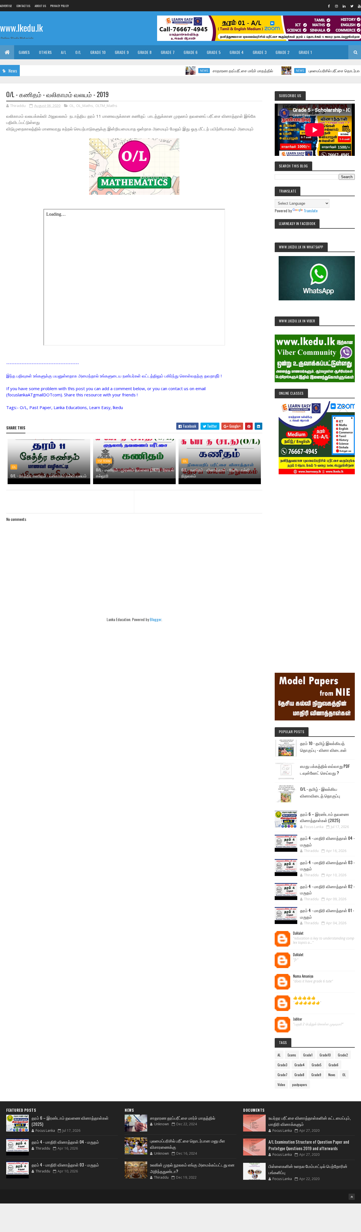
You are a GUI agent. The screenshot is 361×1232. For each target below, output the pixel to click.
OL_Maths (84, 105)
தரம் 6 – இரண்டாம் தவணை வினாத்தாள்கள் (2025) (324, 817)
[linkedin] (344, 6)
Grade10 (325, 1054)
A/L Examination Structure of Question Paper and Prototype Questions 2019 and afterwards (308, 1145)
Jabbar (297, 1019)
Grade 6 (191, 52)
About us (40, 6)
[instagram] (336, 6)
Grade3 (282, 1064)
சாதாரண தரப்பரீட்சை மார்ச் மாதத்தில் (219, 70)
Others (45, 52)
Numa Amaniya (303, 976)
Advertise (6, 6)
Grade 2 (283, 52)
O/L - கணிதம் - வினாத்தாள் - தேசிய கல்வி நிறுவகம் (215, 473)
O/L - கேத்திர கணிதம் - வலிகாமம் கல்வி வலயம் (48, 476)
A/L (64, 52)
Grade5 (317, 1064)
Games (24, 52)
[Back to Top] (352, 1197)
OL (71, 105)
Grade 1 (305, 52)
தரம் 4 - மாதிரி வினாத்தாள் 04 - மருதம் (65, 1142)
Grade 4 (237, 52)
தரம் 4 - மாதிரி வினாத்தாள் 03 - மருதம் (65, 1164)
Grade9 (316, 1074)
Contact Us (23, 6)
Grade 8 (145, 52)
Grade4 (299, 1064)
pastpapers (299, 1084)
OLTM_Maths (106, 105)
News (180, 71)
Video (281, 1084)
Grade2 (343, 1054)
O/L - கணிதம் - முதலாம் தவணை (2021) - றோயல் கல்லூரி (135, 473)
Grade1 (307, 1054)
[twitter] (352, 6)
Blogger (155, 619)
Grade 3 (260, 52)
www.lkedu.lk (21, 27)
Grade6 (333, 1064)
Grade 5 (214, 52)
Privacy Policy (59, 6)
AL (279, 1054)
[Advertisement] (315, 565)
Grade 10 (98, 52)
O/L (78, 52)
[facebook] (329, 6)
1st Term (104, 461)
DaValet (298, 933)
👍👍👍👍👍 (304, 997)
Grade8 (299, 1074)
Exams (292, 1054)
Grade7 (282, 1074)
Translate (311, 210)
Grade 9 (122, 52)
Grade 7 (168, 52)
